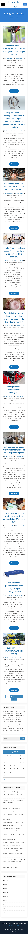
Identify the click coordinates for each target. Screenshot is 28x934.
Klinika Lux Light (9, 58)
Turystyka (6, 904)
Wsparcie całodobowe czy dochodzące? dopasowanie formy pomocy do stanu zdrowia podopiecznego (13, 808)
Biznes (6, 880)
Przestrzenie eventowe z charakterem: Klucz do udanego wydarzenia (14, 187)
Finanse (6, 892)
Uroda (5, 908)
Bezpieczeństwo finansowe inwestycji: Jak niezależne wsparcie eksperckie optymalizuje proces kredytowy (14, 817)
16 (20, 696)
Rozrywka (6, 900)
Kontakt (14, 931)
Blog (5, 884)
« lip (4, 779)
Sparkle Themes (14, 925)
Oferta (17, 929)
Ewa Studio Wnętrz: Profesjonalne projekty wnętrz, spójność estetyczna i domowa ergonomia (14, 794)
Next (14, 699)
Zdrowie (6, 913)
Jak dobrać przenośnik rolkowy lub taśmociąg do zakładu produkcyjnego (14, 450)
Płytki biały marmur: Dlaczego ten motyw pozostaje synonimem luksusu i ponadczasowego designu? (13, 837)
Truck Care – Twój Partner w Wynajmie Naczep (14, 651)
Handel (6, 896)
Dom (5, 888)
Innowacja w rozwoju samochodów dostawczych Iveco (14, 390)
